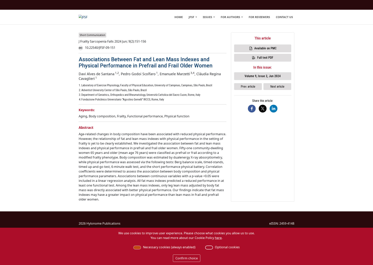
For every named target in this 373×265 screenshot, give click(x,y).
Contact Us (284, 17)
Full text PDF (265, 57)
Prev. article (248, 86)
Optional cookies (227, 247)
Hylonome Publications (103, 223)
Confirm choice (186, 258)
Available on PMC (265, 48)
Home (178, 17)
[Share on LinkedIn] (273, 108)
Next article (277, 86)
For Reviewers (259, 17)
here (218, 238)
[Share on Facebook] (252, 108)
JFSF (191, 17)
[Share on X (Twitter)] (263, 108)
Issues (207, 17)
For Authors (230, 17)
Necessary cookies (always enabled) (169, 247)
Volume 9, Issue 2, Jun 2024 (263, 76)
